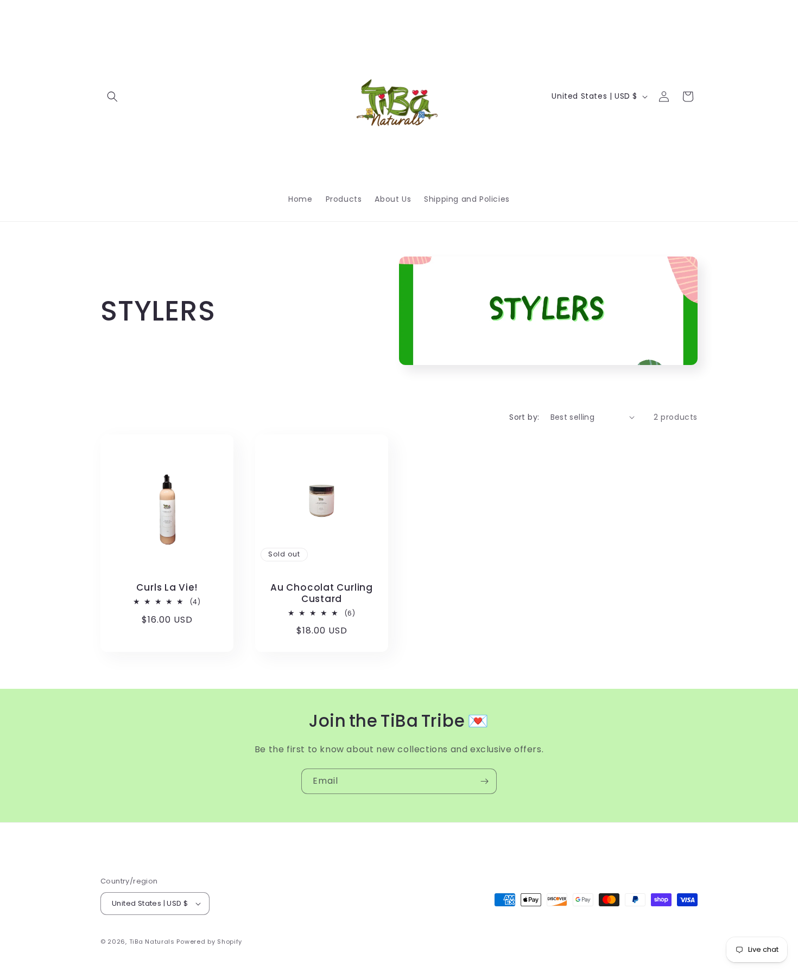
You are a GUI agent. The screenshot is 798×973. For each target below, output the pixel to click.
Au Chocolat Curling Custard (321, 593)
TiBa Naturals (152, 941)
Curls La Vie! (166, 587)
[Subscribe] (484, 781)
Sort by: (524, 417)
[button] (112, 96)
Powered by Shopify (209, 941)
